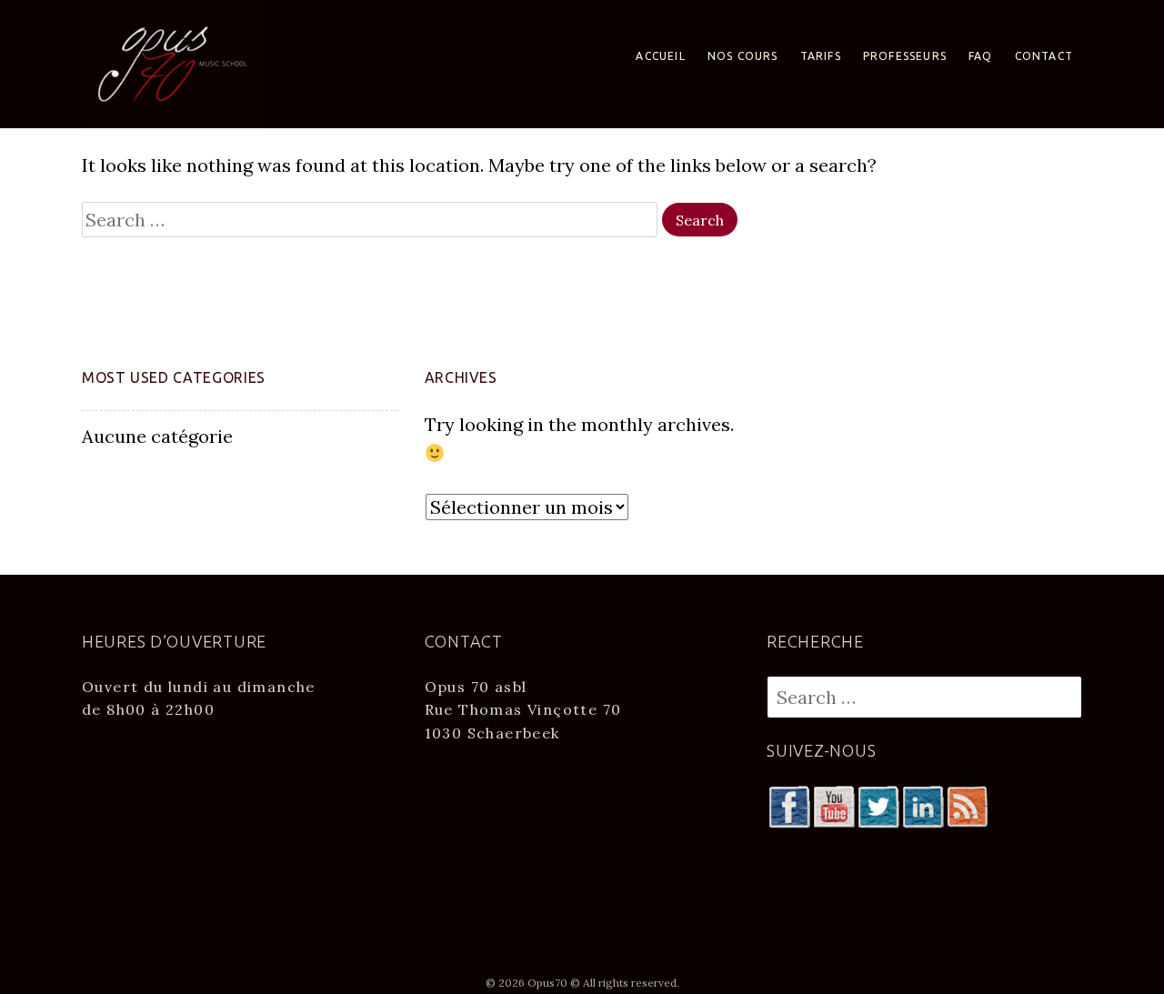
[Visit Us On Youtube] (833, 805)
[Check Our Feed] (967, 805)
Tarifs (820, 56)
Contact (1044, 56)
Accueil (660, 56)
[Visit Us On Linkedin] (922, 805)
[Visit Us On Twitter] (878, 805)
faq (980, 56)
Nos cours (742, 56)
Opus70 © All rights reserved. (603, 982)
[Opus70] (173, 62)
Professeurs (905, 56)
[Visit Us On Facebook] (789, 805)
